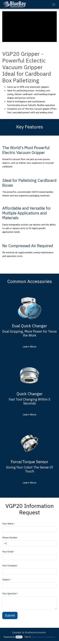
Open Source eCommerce (43, 637)
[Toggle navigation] (54, 4)
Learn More (29, 346)
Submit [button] (10, 615)
